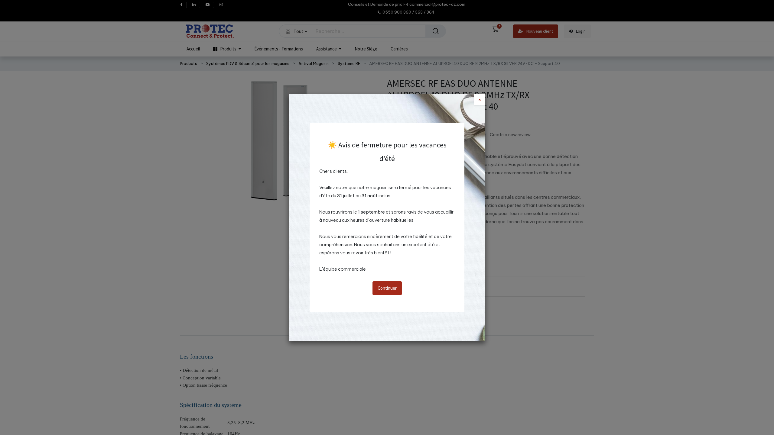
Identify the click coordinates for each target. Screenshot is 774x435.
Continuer (387, 288)
